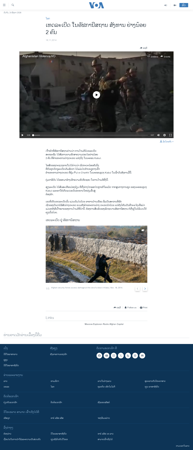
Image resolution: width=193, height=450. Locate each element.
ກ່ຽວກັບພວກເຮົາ (10, 402)
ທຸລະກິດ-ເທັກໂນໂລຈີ (106, 386)
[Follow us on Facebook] (99, 355)
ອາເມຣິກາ (55, 381)
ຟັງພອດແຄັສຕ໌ (104, 402)
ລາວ (5, 381)
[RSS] (128, 355)
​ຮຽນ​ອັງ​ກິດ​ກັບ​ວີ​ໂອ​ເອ (59, 439)
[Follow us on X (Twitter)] (121, 355)
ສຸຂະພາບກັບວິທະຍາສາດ (155, 381)
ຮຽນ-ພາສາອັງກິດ (152, 386)
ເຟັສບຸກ (7, 418)
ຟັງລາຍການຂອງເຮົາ (58, 354)
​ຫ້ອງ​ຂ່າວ (7, 433)
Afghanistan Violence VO (38, 56)
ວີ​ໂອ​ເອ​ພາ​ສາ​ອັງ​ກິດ (59, 433)
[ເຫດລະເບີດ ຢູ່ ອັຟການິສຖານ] (96, 254)
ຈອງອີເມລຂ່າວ (104, 418)
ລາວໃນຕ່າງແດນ (104, 381)
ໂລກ (48, 19)
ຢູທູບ (6, 359)
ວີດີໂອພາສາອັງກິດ (11, 365)
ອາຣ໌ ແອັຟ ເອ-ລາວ (106, 433)
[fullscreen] (171, 135)
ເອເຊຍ (6, 386)
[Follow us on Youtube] (106, 355)
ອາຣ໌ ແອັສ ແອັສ (57, 418)
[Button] (143, 48)
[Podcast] (135, 355)
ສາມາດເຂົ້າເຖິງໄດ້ (105, 439)
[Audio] (165, 5)
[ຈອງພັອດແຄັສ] (142, 355)
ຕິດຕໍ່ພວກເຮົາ (56, 402)
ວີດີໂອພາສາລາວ (10, 354)
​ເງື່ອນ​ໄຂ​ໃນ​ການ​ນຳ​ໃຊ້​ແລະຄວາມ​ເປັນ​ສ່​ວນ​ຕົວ (22, 439)
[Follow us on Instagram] (114, 355)
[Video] (174, 5)
